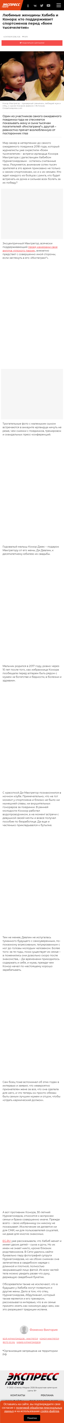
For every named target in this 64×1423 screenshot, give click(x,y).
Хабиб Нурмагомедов (28, 1342)
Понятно (32, 1418)
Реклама (47, 1395)
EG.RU (7, 1241)
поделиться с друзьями (33, 43)
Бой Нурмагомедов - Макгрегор (20, 1339)
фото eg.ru (9, 1342)
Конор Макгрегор (49, 1339)
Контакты (17, 1395)
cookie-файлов (49, 1411)
